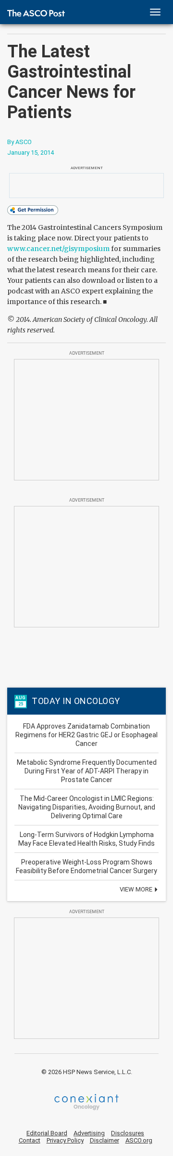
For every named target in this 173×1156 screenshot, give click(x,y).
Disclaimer (104, 1140)
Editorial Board (46, 1133)
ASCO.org (138, 1140)
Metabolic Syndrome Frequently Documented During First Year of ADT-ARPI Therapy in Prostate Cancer (87, 771)
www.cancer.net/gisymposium (58, 248)
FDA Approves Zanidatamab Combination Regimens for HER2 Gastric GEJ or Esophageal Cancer (86, 734)
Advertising (89, 1133)
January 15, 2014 (30, 152)
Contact (29, 1140)
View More (137, 889)
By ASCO (19, 142)
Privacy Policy (65, 1140)
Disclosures (127, 1133)
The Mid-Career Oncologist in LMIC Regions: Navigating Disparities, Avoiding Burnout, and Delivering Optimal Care (86, 807)
